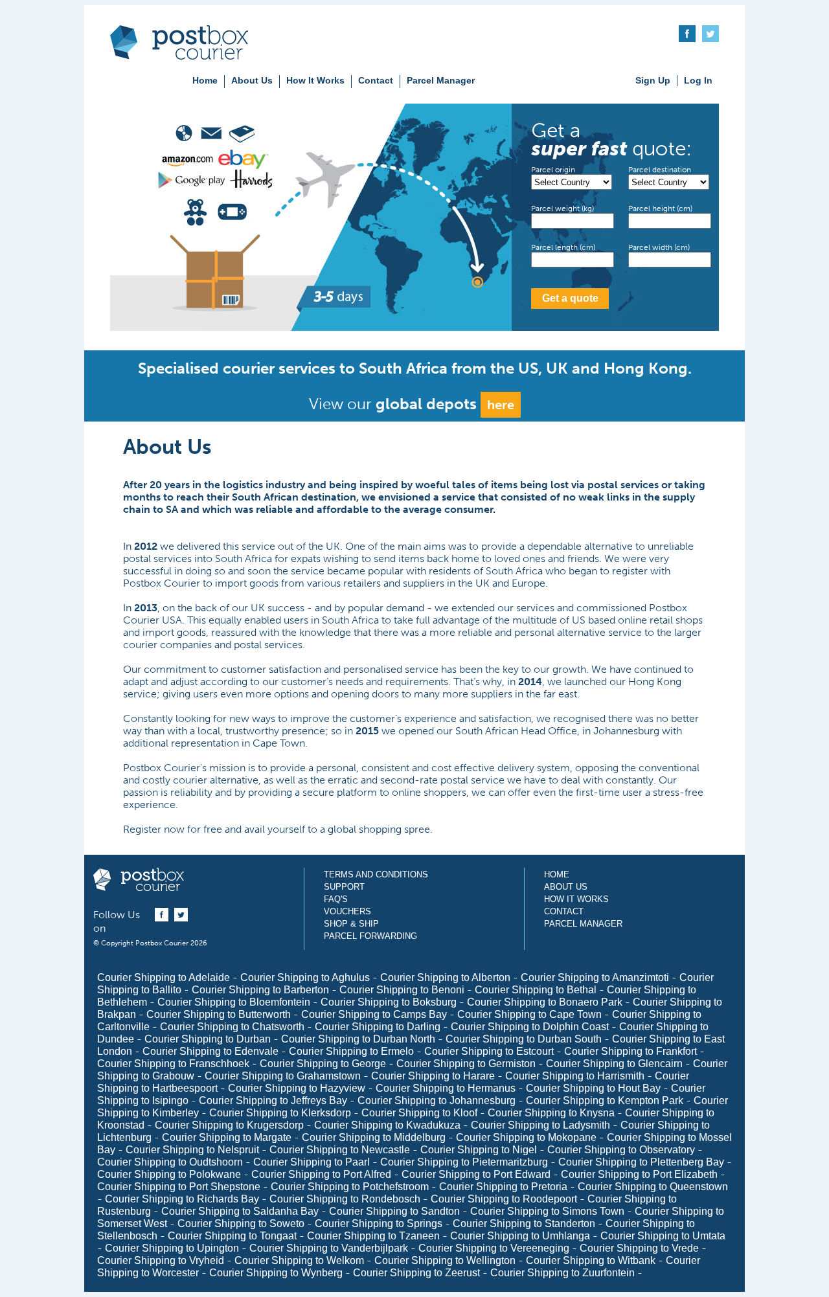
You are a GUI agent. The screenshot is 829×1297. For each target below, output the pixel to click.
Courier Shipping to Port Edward (476, 1174)
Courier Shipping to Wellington (445, 1260)
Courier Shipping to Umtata (662, 1235)
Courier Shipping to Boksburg (389, 1002)
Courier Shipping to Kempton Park (604, 1100)
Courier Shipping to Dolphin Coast (530, 1026)
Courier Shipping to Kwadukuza (387, 1125)
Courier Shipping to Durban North (358, 1038)
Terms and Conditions (376, 874)
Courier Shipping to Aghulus (305, 977)
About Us (252, 80)
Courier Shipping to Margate (226, 1137)
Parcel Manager (441, 80)
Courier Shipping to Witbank (590, 1260)
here (500, 404)
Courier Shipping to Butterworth (218, 1014)
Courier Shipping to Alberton (445, 977)
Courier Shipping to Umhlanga (520, 1235)
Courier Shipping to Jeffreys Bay (273, 1100)
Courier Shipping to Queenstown (653, 1186)
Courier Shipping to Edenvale (210, 1051)
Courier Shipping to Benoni (401, 989)
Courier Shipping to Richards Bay (182, 1198)
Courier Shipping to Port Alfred (321, 1174)
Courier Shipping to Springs (378, 1223)
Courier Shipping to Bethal (535, 989)
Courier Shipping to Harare (433, 1075)
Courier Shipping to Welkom (299, 1260)
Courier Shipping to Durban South (524, 1038)
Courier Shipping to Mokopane (526, 1137)
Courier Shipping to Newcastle (339, 1149)
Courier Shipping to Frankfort (630, 1051)
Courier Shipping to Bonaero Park (544, 1002)
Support (344, 887)
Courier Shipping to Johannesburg (437, 1100)
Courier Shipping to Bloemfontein (233, 1002)
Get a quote (570, 298)
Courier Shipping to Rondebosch (344, 1198)
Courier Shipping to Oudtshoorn (170, 1161)
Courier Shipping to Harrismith (574, 1075)
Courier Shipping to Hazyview (296, 1088)
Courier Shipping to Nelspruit (192, 1149)
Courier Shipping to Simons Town (547, 1211)
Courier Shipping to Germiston (466, 1063)
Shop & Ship (351, 924)
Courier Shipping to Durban (207, 1038)
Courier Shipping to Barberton (260, 989)
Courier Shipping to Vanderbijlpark (328, 1248)
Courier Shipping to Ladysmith (540, 1125)
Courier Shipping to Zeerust (416, 1272)
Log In (698, 80)
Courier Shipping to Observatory (621, 1149)
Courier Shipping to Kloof (419, 1112)
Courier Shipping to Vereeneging (493, 1248)
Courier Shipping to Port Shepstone (178, 1186)
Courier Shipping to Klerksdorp (280, 1112)
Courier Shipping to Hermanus (446, 1088)
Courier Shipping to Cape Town (529, 1014)
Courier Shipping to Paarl (311, 1161)
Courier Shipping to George (323, 1063)
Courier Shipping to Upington (172, 1248)
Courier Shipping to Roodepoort (504, 1198)
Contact (375, 80)
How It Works (315, 80)
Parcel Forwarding (370, 936)
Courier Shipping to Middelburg (374, 1137)
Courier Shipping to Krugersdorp (229, 1125)
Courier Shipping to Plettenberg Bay (641, 1161)
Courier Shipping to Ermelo (351, 1051)
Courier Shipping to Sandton (394, 1211)
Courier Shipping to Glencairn (614, 1063)
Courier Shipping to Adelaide (163, 977)
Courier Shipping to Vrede (639, 1248)
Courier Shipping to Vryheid (160, 1260)
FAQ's (336, 899)
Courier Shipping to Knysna (551, 1112)
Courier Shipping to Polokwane (169, 1174)
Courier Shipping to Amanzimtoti (595, 977)
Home (205, 80)
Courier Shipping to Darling (377, 1026)
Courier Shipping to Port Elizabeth (639, 1174)
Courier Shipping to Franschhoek (173, 1063)
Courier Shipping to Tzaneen (373, 1235)
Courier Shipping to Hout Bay (593, 1088)
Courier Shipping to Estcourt (489, 1051)
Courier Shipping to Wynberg (276, 1272)
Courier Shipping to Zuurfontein (562, 1272)
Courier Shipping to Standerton (524, 1223)
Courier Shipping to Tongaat (232, 1235)
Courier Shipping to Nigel (478, 1149)
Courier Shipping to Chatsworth (232, 1026)
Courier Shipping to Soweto (240, 1223)
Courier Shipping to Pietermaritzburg (464, 1161)
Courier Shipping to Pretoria (503, 1186)
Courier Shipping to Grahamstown (283, 1075)
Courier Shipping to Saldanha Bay (240, 1211)
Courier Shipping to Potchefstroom (350, 1186)
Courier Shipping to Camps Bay (374, 1014)
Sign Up (652, 80)
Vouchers (347, 911)
